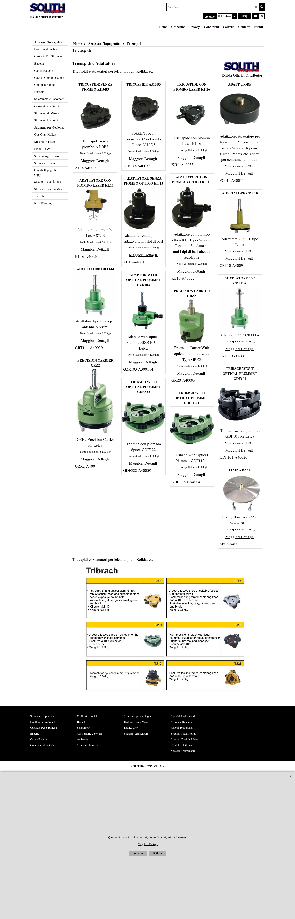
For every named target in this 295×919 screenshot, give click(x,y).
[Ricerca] (262, 7)
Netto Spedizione (90, 153)
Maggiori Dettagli (95, 160)
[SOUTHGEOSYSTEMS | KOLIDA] (48, 8)
